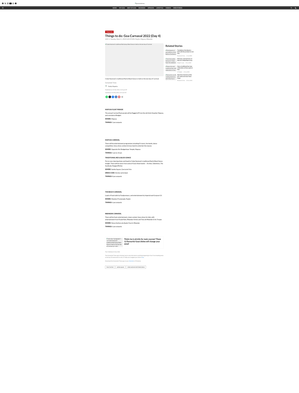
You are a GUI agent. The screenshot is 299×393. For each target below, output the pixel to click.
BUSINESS (142, 8)
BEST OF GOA (131, 8)
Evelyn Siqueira (113, 86)
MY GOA (122, 8)
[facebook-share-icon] (113, 97)
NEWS (115, 8)
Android (131, 261)
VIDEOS (168, 8)
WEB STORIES (177, 8)
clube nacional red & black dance (136, 267)
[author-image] (106, 86)
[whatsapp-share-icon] (106, 97)
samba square (120, 267)
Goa (143, 257)
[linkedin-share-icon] (116, 97)
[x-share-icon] (110, 97)
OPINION (151, 8)
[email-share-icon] (119, 97)
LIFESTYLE (159, 8)
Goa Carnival (109, 267)
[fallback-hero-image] (171, 52)
